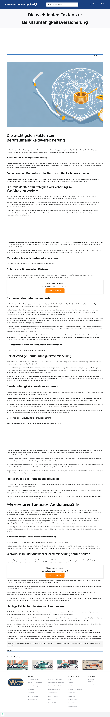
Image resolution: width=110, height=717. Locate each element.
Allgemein (9, 650)
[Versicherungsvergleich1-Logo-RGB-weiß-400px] (21, 3)
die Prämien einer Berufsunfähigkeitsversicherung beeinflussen (39, 484)
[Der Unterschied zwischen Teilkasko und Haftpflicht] (42, 660)
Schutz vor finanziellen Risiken (27, 269)
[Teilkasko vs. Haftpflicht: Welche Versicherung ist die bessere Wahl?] (17, 660)
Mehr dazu (11, 645)
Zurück (96, 56)
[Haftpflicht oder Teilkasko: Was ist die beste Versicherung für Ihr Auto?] (67, 660)
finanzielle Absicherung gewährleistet (59, 213)
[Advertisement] (55, 40)
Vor (101, 56)
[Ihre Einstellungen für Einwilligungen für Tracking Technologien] (2, 714)
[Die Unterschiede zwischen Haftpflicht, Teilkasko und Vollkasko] (92, 660)
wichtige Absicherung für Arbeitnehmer (46, 150)
